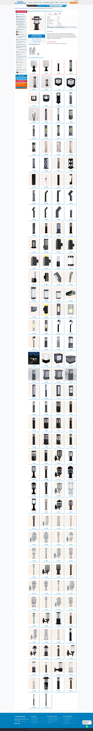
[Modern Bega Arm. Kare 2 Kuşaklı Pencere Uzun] (33, 407)
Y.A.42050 (58, 690)
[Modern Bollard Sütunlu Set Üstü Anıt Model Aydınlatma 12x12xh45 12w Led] (33, 146)
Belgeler (56, 2)
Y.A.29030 (71, 122)
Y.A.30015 (46, 382)
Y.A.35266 (71, 577)
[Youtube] (19, 723)
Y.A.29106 (71, 203)
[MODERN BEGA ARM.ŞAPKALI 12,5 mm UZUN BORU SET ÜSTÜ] (33, 569)
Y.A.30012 (34, 382)
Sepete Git (18, 87)
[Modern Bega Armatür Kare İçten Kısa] (33, 179)
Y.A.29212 (71, 235)
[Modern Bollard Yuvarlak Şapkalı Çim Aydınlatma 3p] (33, 618)
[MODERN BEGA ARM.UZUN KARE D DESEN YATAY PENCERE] (70, 439)
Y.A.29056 (71, 170)
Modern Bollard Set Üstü (24, 8)
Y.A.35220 (34, 560)
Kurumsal (30, 2)
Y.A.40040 (71, 674)
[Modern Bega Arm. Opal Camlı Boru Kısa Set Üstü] (70, 667)
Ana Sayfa (16, 8)
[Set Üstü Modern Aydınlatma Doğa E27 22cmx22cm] (70, 358)
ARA (64, 5)
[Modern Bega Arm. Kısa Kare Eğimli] (58, 211)
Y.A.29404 (46, 284)
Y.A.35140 (34, 528)
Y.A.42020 (46, 690)
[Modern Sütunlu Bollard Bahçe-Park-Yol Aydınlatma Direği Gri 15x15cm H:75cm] (46, 146)
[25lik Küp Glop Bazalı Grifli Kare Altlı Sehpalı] (46, 65)
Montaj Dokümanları (21, 78)
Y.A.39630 (34, 642)
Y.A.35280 (46, 593)
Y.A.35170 (71, 528)
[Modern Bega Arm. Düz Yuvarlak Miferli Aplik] (70, 585)
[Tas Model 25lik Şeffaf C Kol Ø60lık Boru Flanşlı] (33, 342)
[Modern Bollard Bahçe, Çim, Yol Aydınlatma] (46, 407)
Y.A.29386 (58, 252)
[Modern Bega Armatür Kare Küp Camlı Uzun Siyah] (70, 211)
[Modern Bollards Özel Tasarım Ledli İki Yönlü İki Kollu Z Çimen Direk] (33, 211)
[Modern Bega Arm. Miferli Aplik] (58, 504)
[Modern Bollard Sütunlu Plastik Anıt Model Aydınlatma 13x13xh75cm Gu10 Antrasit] (70, 65)
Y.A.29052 (46, 170)
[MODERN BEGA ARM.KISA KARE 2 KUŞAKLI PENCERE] (70, 390)
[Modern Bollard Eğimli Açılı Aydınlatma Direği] (46, 211)
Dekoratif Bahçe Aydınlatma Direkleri (54, 718)
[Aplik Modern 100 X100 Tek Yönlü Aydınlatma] (33, 260)
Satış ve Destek (66, 721)
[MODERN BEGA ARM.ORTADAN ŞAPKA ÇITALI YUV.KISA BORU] (36, 23)
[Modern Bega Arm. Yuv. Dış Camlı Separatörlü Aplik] (33, 634)
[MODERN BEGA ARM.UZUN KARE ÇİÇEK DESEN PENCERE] (33, 439)
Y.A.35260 (34, 577)
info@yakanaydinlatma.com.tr (21, 721)
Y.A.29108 (34, 219)
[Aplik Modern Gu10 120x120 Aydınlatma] (33, 309)
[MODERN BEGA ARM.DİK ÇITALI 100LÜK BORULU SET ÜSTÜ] (70, 488)
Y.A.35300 (71, 593)
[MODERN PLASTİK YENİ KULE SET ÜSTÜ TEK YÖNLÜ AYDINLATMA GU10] (58, 260)
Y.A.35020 (34, 479)
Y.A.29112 (58, 219)
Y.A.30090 (34, 430)
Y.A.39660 (71, 642)
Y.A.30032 (46, 398)
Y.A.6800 (71, 73)
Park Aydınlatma (34, 721)
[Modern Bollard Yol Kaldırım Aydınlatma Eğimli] (46, 195)
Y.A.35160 (58, 528)
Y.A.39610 (58, 625)
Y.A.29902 (71, 333)
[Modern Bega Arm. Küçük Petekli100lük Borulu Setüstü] (58, 520)
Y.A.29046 (58, 154)
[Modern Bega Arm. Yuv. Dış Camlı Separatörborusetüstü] (46, 634)
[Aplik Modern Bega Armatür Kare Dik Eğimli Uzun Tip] (70, 277)
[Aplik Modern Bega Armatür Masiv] (70, 260)
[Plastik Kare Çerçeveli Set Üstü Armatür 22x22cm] (70, 81)
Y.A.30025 (71, 382)
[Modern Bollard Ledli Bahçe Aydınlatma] (58, 114)
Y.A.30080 (71, 414)
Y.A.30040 (58, 398)
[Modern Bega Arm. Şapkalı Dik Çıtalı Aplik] (70, 537)
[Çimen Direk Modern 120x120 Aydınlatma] (46, 114)
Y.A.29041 (58, 138)
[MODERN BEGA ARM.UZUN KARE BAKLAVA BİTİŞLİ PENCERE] (70, 423)
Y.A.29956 (58, 365)
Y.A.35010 (71, 463)
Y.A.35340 (71, 609)
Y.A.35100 (34, 512)
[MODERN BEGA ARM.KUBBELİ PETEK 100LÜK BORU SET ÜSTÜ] (46, 537)
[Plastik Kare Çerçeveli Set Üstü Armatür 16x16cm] (58, 81)
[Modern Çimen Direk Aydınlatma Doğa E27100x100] (33, 130)
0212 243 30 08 (18, 720)
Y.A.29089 (46, 203)
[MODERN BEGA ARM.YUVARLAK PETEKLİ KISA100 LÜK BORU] (70, 472)
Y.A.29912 (46, 349)
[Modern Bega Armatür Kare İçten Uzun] (58, 179)
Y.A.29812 (71, 317)
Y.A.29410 (46, 300)
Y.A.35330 (58, 609)
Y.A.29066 (71, 187)
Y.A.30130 (34, 447)
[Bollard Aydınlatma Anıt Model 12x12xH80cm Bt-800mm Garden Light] (33, 81)
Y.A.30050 (71, 398)
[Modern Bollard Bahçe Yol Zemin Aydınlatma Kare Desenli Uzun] (33, 163)
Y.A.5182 (33, 73)
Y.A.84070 (46, 707)
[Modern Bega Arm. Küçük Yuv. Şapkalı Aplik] (33, 585)
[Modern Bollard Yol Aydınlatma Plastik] (58, 98)
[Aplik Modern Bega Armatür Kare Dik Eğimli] (58, 277)
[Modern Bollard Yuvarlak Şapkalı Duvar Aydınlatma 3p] (58, 602)
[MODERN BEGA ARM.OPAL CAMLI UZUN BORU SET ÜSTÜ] (33, 683)
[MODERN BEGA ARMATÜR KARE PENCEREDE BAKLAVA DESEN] (58, 342)
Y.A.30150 (58, 447)
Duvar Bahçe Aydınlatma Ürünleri (53, 719)
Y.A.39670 (34, 658)
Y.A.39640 (46, 642)
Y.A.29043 (34, 154)
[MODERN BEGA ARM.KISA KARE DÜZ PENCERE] (58, 390)
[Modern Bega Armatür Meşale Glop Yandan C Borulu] (58, 325)
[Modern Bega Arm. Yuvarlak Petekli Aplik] (58, 472)
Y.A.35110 (46, 512)
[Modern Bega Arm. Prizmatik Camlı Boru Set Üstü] (33, 667)
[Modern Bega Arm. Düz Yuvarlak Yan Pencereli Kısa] (33, 244)
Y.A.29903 (34, 349)
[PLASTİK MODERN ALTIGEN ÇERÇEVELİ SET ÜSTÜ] (46, 98)
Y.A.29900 (58, 333)
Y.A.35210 (71, 544)
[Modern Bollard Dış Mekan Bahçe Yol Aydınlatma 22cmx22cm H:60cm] (70, 374)
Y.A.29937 (71, 349)
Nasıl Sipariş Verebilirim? (68, 718)
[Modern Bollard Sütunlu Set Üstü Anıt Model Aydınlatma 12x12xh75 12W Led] (58, 130)
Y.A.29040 (46, 138)
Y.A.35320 (46, 609)
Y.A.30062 (46, 414)
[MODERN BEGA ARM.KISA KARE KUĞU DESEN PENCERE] (33, 455)
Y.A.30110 (58, 430)
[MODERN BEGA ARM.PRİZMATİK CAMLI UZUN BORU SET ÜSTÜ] (46, 667)
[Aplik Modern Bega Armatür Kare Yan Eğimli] (70, 293)
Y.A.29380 (46, 252)
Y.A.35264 (58, 577)
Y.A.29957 (71, 365)
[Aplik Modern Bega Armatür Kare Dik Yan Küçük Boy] (58, 293)
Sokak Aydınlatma (35, 719)
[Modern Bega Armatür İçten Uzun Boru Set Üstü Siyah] (46, 325)
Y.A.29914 (58, 349)
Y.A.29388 (71, 252)
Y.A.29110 (46, 219)
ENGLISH (77, 0)
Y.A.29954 (46, 365)
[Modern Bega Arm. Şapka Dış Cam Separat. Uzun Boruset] (58, 650)
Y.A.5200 (46, 73)
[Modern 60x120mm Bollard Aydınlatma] (58, 195)
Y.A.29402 (34, 284)
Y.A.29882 (46, 333)
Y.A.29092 (58, 203)
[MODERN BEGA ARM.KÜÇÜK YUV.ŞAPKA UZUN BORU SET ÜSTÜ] (58, 585)
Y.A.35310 (34, 609)
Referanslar (36, 2)
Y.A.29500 (71, 300)
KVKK (65, 724)
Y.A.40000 (71, 658)
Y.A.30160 (71, 447)
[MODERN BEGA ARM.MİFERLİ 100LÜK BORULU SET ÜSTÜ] (70, 504)
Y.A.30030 (34, 398)
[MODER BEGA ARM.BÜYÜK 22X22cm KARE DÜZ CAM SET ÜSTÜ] (46, 358)
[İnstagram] (17, 723)
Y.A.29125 (34, 235)
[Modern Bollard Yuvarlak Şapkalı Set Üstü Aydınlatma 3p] (70, 602)
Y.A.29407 (71, 284)
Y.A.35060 (34, 495)
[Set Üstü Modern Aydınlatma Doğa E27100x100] (70, 114)
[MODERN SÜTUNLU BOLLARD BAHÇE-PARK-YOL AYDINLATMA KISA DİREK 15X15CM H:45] (70, 130)
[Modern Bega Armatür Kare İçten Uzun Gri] (46, 179)
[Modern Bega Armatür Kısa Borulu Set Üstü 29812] (70, 309)
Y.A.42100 (71, 690)
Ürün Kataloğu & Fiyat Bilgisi (48, 2)
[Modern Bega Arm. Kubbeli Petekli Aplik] (33, 537)
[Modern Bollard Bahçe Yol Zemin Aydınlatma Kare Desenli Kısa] (46, 163)
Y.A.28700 (71, 105)
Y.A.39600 (46, 625)
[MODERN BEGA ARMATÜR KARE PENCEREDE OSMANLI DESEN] (46, 342)
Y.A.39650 (58, 642)
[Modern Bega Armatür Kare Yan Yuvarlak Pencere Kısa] (70, 163)
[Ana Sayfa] (20, 2)
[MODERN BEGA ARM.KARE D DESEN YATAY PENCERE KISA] (58, 439)
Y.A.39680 (46, 658)
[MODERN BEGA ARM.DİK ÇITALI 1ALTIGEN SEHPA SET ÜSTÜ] (33, 504)
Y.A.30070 (58, 414)
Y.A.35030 (46, 479)
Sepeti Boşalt (23, 87)
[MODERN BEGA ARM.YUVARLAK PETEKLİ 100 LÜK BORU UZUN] (46, 488)
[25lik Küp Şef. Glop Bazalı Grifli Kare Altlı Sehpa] (33, 65)
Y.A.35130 (71, 512)
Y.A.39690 (58, 658)
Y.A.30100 (46, 430)
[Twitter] (16, 723)
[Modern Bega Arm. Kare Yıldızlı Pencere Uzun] (70, 98)
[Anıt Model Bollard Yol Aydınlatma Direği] (46, 699)
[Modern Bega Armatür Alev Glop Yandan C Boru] (70, 325)
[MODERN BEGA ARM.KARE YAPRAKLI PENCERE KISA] (58, 407)
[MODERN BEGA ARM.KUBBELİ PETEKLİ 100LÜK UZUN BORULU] (58, 537)
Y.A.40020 (46, 674)
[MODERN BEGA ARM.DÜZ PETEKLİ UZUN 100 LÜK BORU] (46, 472)
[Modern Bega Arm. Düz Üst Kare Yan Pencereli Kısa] (58, 228)
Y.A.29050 (34, 170)
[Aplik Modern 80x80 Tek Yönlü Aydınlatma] (58, 244)
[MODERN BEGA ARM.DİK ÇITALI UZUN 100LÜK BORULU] (46, 504)
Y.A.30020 (58, 382)
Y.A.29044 (46, 154)
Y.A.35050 (71, 479)
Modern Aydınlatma (35, 722)
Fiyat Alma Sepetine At (37, 39)
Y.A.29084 (34, 203)
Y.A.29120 (71, 219)
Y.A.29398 (58, 268)
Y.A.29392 (46, 268)
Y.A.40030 (58, 674)
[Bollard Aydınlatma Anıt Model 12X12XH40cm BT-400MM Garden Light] (46, 81)
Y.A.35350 (34, 625)
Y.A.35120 (58, 512)
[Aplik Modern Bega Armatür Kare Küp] (33, 277)
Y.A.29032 (34, 138)
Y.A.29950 (34, 365)
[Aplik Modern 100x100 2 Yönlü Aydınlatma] (46, 260)
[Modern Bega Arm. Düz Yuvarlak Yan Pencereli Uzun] (70, 228)
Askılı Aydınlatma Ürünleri (52, 721)
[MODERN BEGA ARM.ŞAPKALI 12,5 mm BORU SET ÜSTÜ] (70, 553)
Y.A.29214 (34, 252)
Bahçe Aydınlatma (35, 718)
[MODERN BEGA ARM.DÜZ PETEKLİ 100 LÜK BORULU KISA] (70, 455)
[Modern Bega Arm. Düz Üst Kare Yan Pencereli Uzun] (46, 228)
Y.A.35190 (46, 544)
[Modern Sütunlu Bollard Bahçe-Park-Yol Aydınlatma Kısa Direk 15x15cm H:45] (58, 146)
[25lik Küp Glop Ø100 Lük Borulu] (58, 65)
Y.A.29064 (58, 187)
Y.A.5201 (58, 73)
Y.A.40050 (34, 690)
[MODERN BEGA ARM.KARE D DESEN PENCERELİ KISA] (46, 423)
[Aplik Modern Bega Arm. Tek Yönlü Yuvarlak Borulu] (46, 277)
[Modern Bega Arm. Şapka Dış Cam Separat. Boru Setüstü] (46, 650)
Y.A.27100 (58, 89)
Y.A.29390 (34, 268)
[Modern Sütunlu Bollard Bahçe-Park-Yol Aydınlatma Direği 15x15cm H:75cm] (46, 130)
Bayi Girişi (62, 2)
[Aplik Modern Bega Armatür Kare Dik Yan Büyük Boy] (33, 293)
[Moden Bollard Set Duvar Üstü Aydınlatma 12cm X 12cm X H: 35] (70, 342)
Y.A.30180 (46, 463)
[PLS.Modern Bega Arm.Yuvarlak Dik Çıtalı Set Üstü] (33, 98)
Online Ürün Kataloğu (21, 11)
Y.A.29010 (46, 122)
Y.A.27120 (34, 105)
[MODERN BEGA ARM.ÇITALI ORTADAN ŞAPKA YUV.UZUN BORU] (70, 683)
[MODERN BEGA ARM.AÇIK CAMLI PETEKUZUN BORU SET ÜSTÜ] (70, 569)
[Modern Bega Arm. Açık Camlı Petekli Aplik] (46, 569)
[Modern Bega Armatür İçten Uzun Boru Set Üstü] (33, 325)
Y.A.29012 (58, 122)
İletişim (66, 2)
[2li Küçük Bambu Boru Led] (33, 114)
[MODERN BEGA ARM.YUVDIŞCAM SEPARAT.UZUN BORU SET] (70, 634)
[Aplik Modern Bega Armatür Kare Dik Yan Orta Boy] (46, 293)
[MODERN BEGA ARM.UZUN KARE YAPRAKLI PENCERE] (70, 407)
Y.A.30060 (34, 414)
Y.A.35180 (34, 544)
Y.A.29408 (34, 300)
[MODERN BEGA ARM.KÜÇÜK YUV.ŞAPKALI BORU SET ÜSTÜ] (46, 585)
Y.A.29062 (46, 187)
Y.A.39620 (71, 625)
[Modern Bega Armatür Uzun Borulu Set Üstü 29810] (58, 309)
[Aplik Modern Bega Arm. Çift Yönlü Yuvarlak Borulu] (46, 309)
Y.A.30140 (46, 447)
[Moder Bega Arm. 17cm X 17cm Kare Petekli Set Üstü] (46, 374)
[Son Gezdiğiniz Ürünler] (32, 6)
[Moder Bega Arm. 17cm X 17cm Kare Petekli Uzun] (33, 374)
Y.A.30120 (71, 430)
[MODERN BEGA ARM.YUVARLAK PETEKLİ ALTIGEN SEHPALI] (33, 488)
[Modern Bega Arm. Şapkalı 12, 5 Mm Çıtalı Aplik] (58, 553)
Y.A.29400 (71, 268)
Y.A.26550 (46, 89)
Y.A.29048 (71, 154)
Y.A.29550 (34, 317)
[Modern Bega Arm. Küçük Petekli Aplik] (46, 520)
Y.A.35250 (71, 560)
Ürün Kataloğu (21, 75)
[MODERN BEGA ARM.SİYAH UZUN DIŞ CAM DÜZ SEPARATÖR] (58, 683)
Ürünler (40, 2)
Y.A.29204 (46, 235)
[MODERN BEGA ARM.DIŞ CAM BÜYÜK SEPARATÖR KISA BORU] (46, 683)
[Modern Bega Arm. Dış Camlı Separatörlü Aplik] (46, 618)
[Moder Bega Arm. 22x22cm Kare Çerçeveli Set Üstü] (58, 358)
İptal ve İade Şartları (67, 722)
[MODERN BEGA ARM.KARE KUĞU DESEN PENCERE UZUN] (46, 455)
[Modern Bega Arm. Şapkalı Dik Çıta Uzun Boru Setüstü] (46, 553)
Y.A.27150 (58, 105)
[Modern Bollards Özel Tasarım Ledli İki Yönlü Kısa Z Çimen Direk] (70, 195)
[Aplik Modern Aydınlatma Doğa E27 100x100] (46, 244)
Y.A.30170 (34, 463)
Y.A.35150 (46, 528)
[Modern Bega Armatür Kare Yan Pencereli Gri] (70, 146)
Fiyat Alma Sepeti (74, 2)
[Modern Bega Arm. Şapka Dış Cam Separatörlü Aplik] (33, 650)
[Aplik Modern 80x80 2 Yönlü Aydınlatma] (70, 244)
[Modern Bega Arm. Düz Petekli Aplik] (58, 455)
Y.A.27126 (46, 105)
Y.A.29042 (71, 138)
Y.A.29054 (58, 170)
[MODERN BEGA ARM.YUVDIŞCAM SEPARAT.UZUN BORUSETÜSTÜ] (58, 634)
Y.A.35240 (58, 560)
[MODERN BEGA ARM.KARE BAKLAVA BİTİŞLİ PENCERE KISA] (58, 423)
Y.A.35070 (46, 495)
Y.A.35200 (58, 544)
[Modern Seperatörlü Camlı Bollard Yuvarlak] (70, 618)
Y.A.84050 (34, 707)
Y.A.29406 (58, 284)
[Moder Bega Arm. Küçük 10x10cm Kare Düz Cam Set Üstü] (33, 358)
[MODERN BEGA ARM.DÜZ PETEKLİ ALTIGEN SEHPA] (33, 472)
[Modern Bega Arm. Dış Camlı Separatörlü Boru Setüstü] (58, 618)
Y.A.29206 (58, 235)
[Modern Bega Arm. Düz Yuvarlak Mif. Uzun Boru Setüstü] (46, 602)
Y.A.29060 (34, 187)
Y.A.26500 (34, 89)
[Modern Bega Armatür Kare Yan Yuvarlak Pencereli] (58, 163)
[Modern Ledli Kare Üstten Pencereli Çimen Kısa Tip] (33, 699)
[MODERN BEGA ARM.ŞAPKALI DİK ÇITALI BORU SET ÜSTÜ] (33, 553)
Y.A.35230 (46, 560)
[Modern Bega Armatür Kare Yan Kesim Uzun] (70, 179)
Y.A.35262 (46, 577)
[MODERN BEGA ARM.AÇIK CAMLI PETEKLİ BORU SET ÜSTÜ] (58, 569)
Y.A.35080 (58, 495)
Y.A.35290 (58, 593)
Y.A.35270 (34, 593)
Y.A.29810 (58, 317)
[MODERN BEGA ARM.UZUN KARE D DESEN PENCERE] (33, 423)
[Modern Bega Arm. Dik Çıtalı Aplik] (58, 488)
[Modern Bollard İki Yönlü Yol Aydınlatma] (33, 228)
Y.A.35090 (71, 495)
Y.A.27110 (71, 89)
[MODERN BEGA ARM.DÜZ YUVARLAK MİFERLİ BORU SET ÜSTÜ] (33, 602)
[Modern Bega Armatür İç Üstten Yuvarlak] (33, 195)
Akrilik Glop (50, 722)
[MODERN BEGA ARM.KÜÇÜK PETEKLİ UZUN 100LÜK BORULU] (70, 520)
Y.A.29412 (58, 300)
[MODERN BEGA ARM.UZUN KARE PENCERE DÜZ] (33, 390)
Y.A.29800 (46, 317)
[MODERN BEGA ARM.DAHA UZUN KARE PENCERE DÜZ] (46, 390)
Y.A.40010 (34, 674)
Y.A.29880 (34, 333)
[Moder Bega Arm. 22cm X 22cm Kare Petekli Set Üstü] (58, 374)
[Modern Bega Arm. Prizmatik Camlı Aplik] (70, 650)
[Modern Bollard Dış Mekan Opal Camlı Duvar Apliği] (58, 667)
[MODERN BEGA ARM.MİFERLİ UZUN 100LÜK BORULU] (33, 520)
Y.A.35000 (58, 463)
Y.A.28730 (34, 122)
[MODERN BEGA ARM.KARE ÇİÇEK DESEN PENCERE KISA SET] (46, 439)
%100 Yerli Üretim (21, 81)
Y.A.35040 (58, 479)
